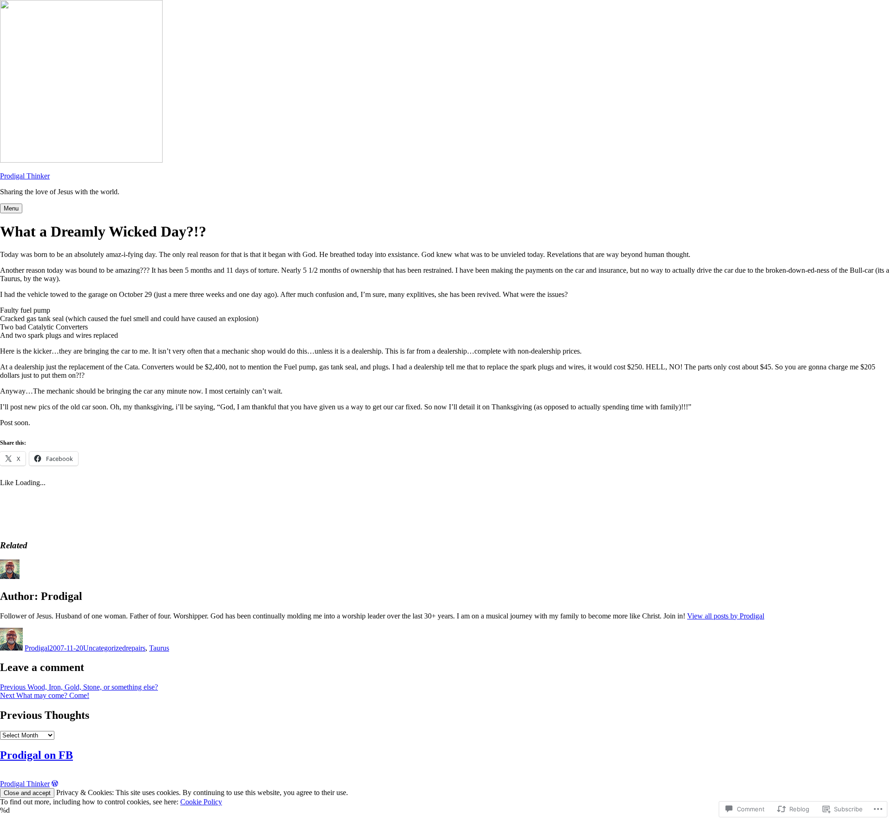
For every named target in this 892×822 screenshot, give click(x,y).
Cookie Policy (201, 802)
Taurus (159, 648)
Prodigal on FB (36, 755)
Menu (11, 208)
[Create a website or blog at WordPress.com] (55, 784)
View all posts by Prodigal (725, 616)
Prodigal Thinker (25, 176)
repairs (135, 648)
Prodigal (37, 648)
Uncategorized (104, 648)
